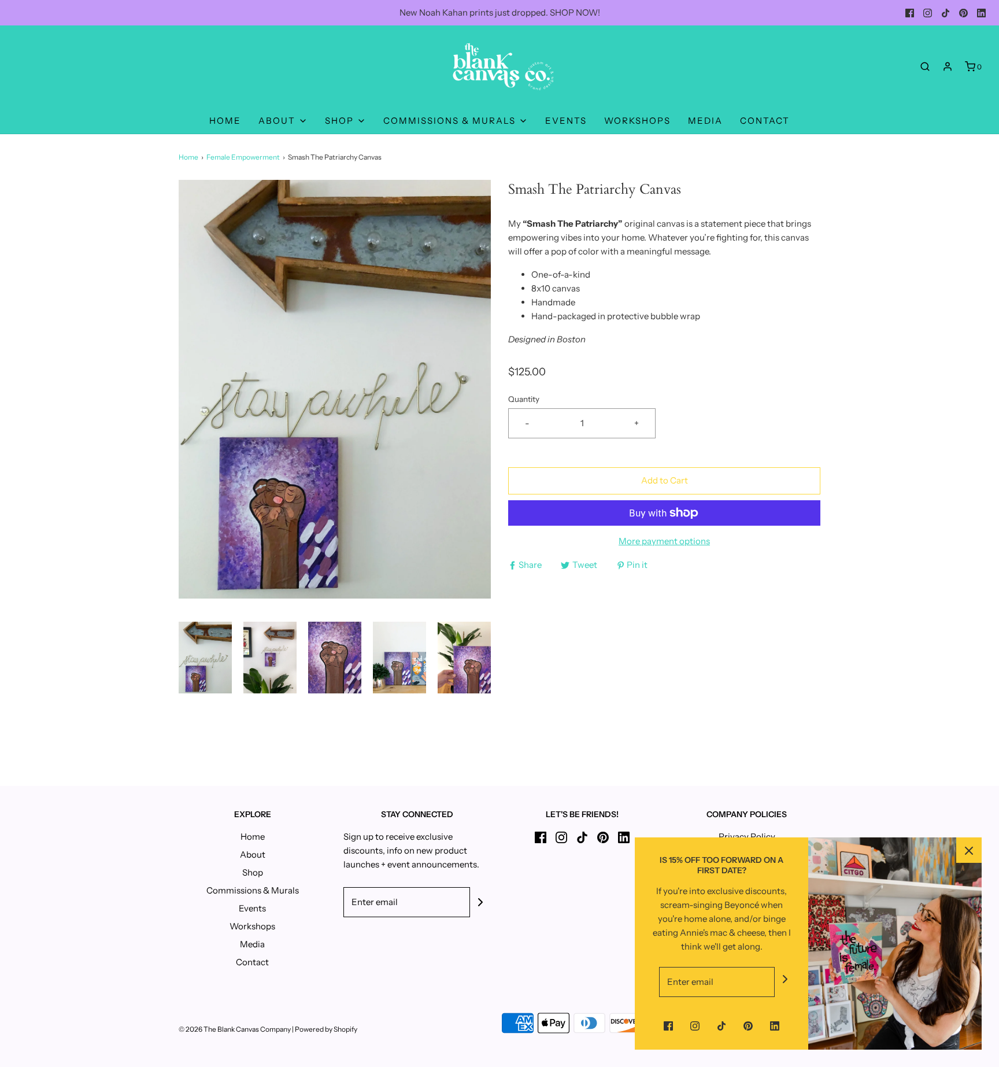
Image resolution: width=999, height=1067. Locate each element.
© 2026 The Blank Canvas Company (235, 1029)
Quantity (523, 399)
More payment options (664, 541)
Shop (252, 872)
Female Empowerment (243, 157)
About (252, 854)
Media (705, 120)
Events (566, 120)
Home (225, 120)
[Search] (925, 66)
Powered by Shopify (326, 1029)
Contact (765, 120)
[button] (205, 657)
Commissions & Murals (252, 890)
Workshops (637, 120)
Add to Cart (664, 480)
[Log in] (947, 66)
